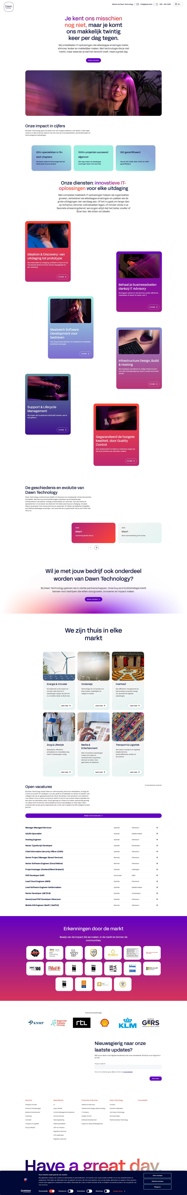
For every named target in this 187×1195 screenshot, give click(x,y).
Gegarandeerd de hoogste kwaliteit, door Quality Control (115, 441)
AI (54, 1105)
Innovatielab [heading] (142, 1100)
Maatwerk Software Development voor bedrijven (64, 333)
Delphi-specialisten (59, 1124)
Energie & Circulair (31, 1105)
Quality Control (86, 1116)
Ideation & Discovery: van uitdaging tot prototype (46, 256)
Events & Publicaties (116, 1108)
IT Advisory (85, 1112)
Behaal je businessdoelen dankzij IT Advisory (137, 287)
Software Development (89, 1120)
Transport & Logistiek (32, 1124)
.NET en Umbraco (59, 1127)
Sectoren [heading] (28, 1100)
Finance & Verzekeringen (33, 1108)
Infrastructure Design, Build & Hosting (139, 363)
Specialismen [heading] (58, 1100)
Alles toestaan (157, 1175)
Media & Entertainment (32, 1112)
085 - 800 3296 (165, 4)
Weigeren (157, 1187)
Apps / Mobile (57, 1108)
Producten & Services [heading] (90, 1100)
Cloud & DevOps (58, 1116)
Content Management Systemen (63, 1112)
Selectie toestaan (157, 1181)
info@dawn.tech (146, 4)
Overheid (28, 1120)
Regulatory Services (59, 1131)
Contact (112, 1105)
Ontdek (61, 277)
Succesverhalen (115, 1116)
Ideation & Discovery (88, 1105)
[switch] (70, 1191)
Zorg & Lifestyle (30, 1127)
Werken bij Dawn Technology (122, 4)
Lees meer (64, 706)
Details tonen (117, 1191)
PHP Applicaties (58, 1135)
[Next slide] (96, 547)
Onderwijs (28, 1116)
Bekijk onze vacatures (92, 816)
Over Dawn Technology (117, 1112)
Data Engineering (58, 1120)
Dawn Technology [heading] (116, 1100)
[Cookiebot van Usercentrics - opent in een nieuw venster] (25, 1191)
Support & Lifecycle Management (41, 409)
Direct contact (93, 60)
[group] (31, 1023)
